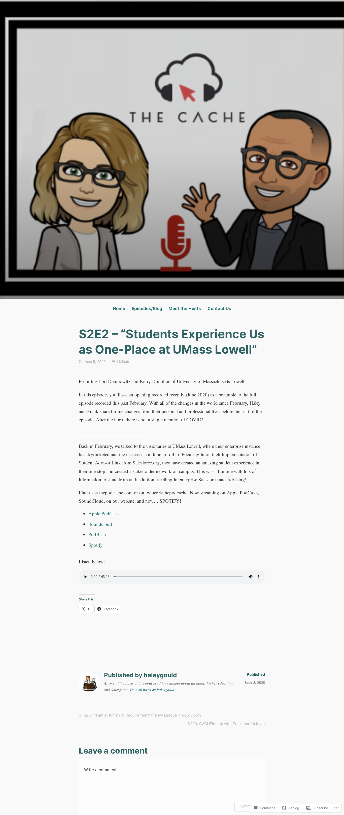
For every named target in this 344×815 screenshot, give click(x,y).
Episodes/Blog (147, 308)
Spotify (95, 545)
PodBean (97, 534)
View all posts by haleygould (151, 689)
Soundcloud (100, 524)
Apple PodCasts (103, 513)
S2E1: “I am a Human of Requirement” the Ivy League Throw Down (139, 716)
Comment (248, 806)
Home (119, 308)
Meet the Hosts (184, 308)
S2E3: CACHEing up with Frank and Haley (224, 724)
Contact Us (219, 308)
